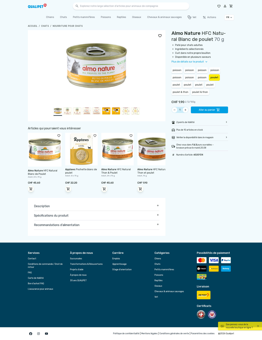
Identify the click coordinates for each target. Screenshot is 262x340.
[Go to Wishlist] (219, 6)
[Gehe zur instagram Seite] (38, 333)
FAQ (30, 272)
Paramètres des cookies (203, 333)
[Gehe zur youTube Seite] (46, 333)
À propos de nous (78, 275)
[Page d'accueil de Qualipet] (40, 6)
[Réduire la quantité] (174, 110)
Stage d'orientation (122, 269)
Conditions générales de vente (174, 333)
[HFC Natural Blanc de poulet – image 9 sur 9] (135, 111)
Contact (32, 258)
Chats (45, 26)
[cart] (231, 6)
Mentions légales (149, 333)
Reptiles (159, 280)
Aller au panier (207, 109)
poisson (177, 70)
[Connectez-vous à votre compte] (225, 6)
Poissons (159, 275)
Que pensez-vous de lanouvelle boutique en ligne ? (239, 326)
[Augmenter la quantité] (185, 110)
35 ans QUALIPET (78, 280)
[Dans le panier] (31, 189)
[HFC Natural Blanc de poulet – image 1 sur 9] (58, 111)
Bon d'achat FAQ (36, 283)
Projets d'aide (76, 269)
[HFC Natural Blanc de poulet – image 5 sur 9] (96, 111)
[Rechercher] (77, 6)
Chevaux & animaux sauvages (169, 291)
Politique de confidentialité (126, 333)
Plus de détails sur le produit (187, 61)
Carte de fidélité (36, 278)
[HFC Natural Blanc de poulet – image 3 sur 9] (77, 111)
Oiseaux (158, 286)
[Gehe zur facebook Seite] (30, 333)
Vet (156, 297)
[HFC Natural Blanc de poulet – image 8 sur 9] (125, 111)
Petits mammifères (164, 269)
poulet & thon (180, 92)
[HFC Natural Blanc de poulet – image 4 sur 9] (87, 111)
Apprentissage (119, 264)
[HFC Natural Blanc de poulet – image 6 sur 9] (106, 111)
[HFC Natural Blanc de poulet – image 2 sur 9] (67, 111)
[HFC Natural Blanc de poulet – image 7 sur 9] (116, 111)
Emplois (116, 258)
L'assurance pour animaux (40, 289)
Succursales (76, 258)
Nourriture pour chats (68, 26)
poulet (214, 77)
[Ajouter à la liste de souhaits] (160, 35)
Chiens (158, 258)
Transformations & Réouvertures (86, 264)
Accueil (33, 26)
